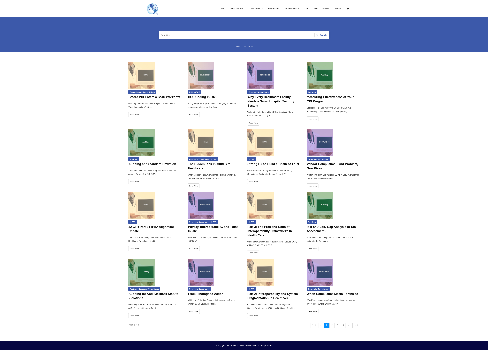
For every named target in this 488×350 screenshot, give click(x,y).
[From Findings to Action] (201, 272)
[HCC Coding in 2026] (201, 75)
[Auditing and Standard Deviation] (141, 142)
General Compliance (139, 92)
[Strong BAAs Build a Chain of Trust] (260, 142)
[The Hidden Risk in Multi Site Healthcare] (201, 142)
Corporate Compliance (259, 92)
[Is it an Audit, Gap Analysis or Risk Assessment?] (320, 205)
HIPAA (152, 92)
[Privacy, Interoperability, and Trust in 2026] (201, 205)
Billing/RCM (194, 92)
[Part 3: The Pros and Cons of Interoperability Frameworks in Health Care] (260, 205)
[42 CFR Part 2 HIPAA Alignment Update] (141, 205)
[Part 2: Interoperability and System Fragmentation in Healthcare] (260, 272)
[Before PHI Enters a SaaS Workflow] (141, 75)
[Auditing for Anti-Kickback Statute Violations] (141, 272)
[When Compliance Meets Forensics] (320, 272)
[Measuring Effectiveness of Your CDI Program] (320, 75)
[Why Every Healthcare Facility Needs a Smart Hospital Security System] (260, 75)
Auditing (312, 92)
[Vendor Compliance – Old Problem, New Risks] (320, 142)
